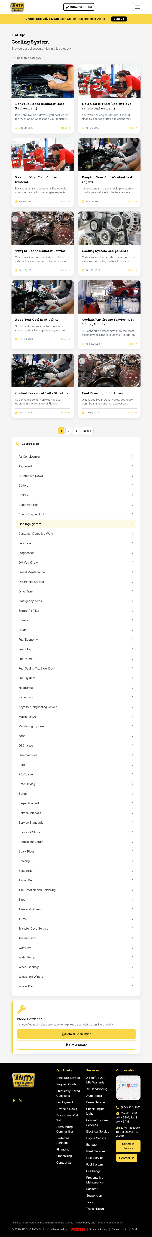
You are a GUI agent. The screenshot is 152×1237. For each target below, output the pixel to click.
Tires (89, 1202)
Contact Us (64, 1162)
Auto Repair (94, 1096)
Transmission (95, 1209)
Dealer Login (119, 1229)
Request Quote (66, 1084)
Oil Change (93, 1171)
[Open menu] (137, 7)
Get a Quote (77, 1045)
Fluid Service (94, 1158)
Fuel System (94, 1164)
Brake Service (95, 1102)
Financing (62, 1149)
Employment (64, 1102)
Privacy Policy (82, 1222)
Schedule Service (78, 1034)
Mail (134, 1229)
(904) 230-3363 (130, 1107)
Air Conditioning (96, 1089)
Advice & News (66, 1109)
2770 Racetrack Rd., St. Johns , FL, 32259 (128, 1132)
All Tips (20, 35)
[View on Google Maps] (128, 1087)
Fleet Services (95, 1151)
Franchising (64, 1156)
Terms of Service (106, 1222)
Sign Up (119, 19)
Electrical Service (97, 1131)
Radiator (92, 1189)
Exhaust (91, 1144)
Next (86, 430)
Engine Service (96, 1138)
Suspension (94, 1195)
